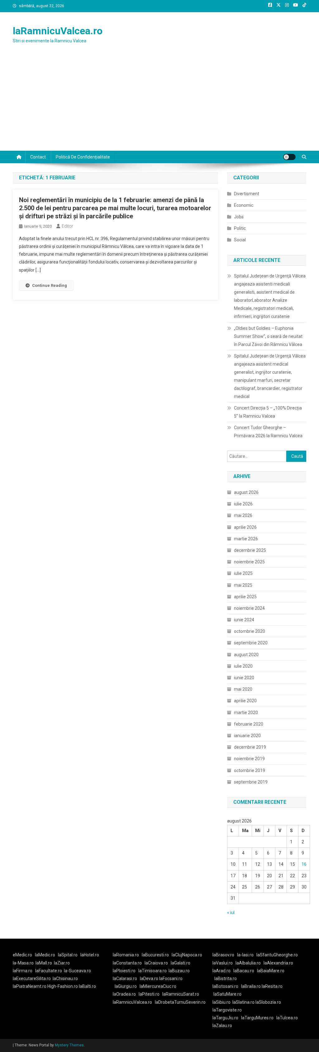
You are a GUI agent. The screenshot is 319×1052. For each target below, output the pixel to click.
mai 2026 (243, 515)
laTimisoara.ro (152, 970)
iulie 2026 (243, 503)
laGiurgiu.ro (127, 986)
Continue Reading (49, 285)
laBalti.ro (87, 986)
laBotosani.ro (225, 986)
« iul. (231, 912)
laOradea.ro (124, 994)
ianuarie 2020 (247, 735)
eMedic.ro (22, 954)
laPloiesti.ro (124, 970)
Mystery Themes (69, 1045)
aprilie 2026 (245, 527)
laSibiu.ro (221, 1002)
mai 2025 (243, 585)
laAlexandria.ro (278, 962)
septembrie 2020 (251, 642)
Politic (240, 228)
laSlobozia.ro (268, 1002)
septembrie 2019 (251, 782)
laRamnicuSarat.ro (180, 994)
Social (240, 239)
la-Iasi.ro (245, 954)
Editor (67, 226)
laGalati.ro (180, 962)
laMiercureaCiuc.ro (158, 986)
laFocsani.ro (170, 978)
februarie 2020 (248, 724)
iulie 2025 (243, 573)
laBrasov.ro (223, 954)
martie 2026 (246, 538)
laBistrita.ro (225, 978)
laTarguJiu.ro (226, 1017)
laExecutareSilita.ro (32, 978)
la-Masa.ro (23, 962)
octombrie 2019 (249, 770)
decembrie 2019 (250, 747)
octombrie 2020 (249, 631)
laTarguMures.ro (257, 1017)
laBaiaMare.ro (270, 970)
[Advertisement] (159, 104)
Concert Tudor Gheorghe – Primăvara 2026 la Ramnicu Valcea (268, 431)
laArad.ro (221, 970)
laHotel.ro (89, 954)
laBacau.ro (243, 970)
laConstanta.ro (127, 962)
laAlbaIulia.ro (248, 962)
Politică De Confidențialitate (83, 156)
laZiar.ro (62, 962)
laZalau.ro (222, 1025)
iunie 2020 (244, 677)
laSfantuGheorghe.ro (277, 954)
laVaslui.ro (224, 962)
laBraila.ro (251, 986)
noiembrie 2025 (249, 561)
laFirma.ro (22, 970)
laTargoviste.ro (227, 1009)
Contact (38, 156)
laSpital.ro (68, 954)
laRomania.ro (126, 954)
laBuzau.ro (179, 970)
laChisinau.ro (65, 978)
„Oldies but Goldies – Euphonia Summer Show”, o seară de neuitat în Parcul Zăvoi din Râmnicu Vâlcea (268, 336)
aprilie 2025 (245, 596)
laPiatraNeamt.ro (29, 986)
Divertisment (246, 193)
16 (304, 864)
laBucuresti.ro (155, 954)
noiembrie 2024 (249, 608)
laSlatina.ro (243, 1002)
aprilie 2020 (245, 700)
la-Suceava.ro (77, 970)
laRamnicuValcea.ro (57, 31)
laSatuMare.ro (227, 994)
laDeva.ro (149, 978)
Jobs (239, 216)
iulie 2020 (243, 666)
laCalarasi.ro (125, 978)
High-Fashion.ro (62, 986)
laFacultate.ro (48, 970)
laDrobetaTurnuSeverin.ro (180, 1002)
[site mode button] (289, 157)
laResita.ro (272, 986)
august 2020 (246, 654)
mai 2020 (243, 689)
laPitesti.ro (149, 994)
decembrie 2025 (250, 550)
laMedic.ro (45, 954)
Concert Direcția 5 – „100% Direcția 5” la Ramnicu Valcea (268, 412)
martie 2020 (246, 712)
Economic (243, 205)
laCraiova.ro (156, 962)
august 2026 (246, 492)
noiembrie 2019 (249, 758)
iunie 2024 (244, 619)
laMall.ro (44, 962)
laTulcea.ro (287, 1017)
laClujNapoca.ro (187, 954)
